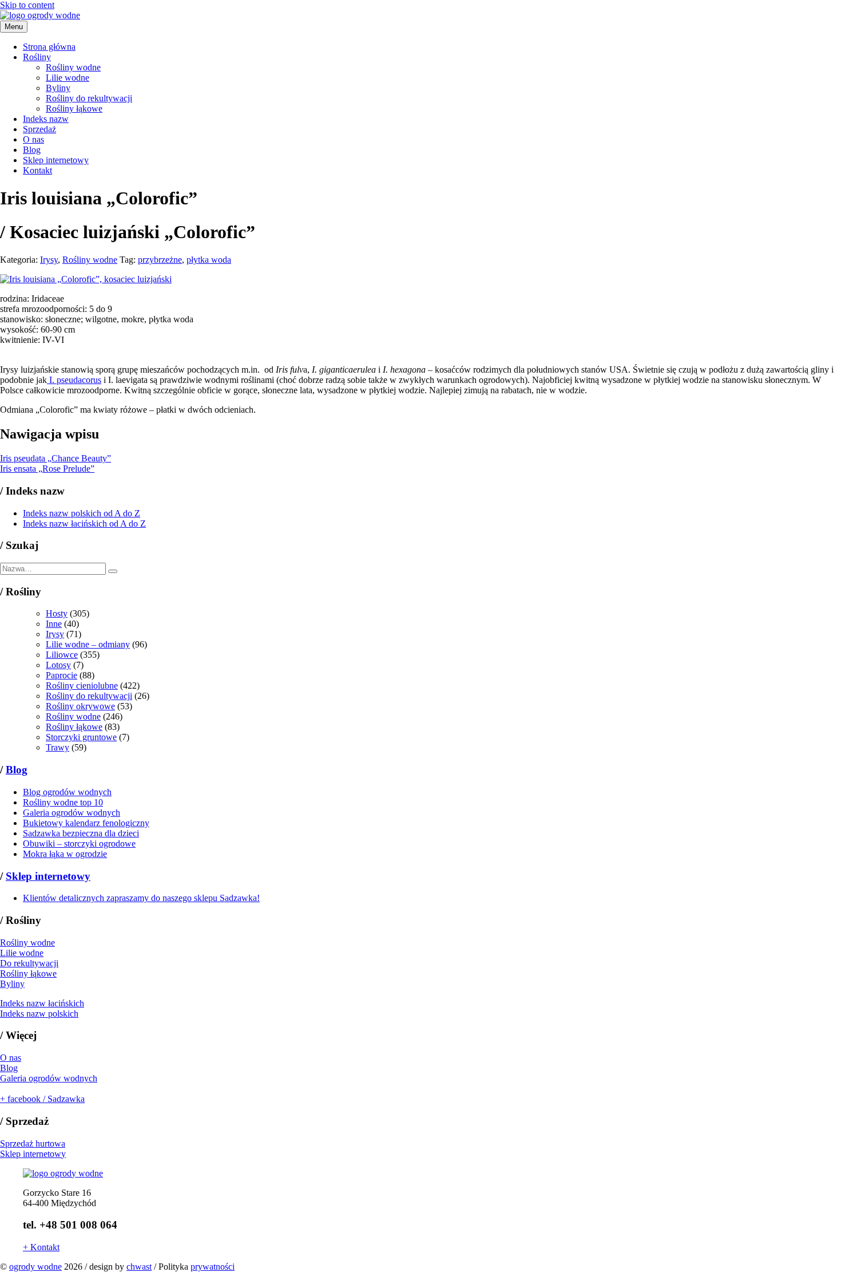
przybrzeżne (160, 259)
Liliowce (62, 654)
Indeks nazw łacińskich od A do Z (84, 523)
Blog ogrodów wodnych (67, 792)
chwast (139, 1266)
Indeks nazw (46, 119)
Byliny (58, 88)
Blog (32, 150)
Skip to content (27, 5)
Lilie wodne (67, 77)
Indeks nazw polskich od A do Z (81, 513)
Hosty (57, 613)
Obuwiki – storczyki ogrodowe (79, 843)
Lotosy (58, 665)
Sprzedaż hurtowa (32, 1143)
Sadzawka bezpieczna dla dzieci (81, 833)
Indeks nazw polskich (39, 1013)
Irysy (49, 259)
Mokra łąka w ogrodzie (65, 854)
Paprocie (61, 675)
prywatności (213, 1266)
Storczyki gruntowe (81, 737)
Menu (14, 26)
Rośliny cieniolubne (82, 685)
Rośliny (37, 57)
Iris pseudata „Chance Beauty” (55, 458)
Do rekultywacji (29, 963)
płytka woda (209, 259)
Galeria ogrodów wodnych (71, 812)
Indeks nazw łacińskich (42, 1003)
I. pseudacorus (74, 380)
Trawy (57, 747)
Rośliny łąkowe (74, 108)
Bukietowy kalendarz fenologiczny (86, 823)
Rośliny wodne (73, 67)
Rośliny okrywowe (80, 706)
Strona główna (49, 47)
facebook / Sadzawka (42, 1099)
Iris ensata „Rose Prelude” (47, 468)
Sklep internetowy (56, 160)
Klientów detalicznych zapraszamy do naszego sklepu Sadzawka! (141, 898)
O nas (33, 139)
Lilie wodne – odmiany (88, 644)
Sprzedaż (39, 129)
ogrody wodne (35, 1266)
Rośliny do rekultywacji (89, 98)
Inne (54, 624)
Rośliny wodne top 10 (63, 802)
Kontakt (37, 170)
